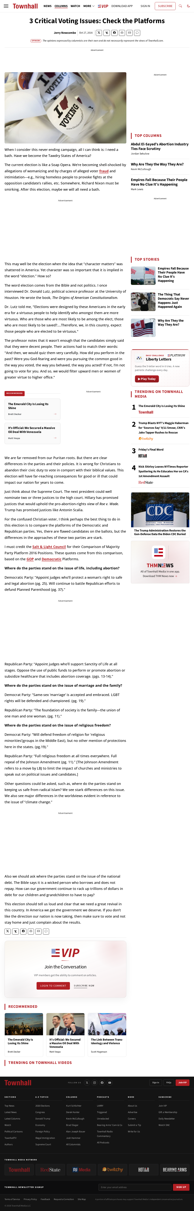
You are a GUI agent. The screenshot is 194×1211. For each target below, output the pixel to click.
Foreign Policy (42, 1131)
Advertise (132, 1112)
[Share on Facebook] (114, 33)
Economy (40, 1125)
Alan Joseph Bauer (75, 1131)
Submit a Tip (134, 1125)
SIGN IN (145, 6)
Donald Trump (42, 1118)
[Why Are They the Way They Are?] (143, 328)
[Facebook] (102, 1083)
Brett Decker (14, 1051)
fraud (104, 171)
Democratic (51, 559)
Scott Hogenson (99, 1051)
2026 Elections (42, 1106)
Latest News (10, 1112)
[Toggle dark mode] (188, 6)
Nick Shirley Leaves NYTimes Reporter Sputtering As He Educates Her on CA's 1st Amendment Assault (163, 471)
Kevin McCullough (75, 1118)
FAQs (168, 1082)
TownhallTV (10, 1138)
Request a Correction (64, 1199)
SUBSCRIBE (165, 6)
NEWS (48, 6)
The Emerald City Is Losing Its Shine (20, 1041)
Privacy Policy (30, 1199)
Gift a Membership (168, 1112)
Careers (132, 1118)
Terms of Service (12, 1199)
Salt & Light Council (49, 546)
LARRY (100, 1106)
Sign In (155, 1082)
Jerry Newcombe (65, 33)
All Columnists (73, 1144)
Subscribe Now (84, 985)
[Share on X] (99, 33)
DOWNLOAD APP (122, 6)
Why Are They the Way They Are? (157, 164)
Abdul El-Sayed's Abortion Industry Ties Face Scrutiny (160, 146)
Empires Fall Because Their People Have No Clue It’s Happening (159, 182)
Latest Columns (12, 1118)
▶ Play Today (147, 379)
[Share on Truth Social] (106, 33)
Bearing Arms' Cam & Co (109, 1125)
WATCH (75, 6)
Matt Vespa (55, 1051)
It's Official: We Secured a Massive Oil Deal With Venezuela (65, 1043)
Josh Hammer (73, 1138)
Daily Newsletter (167, 1118)
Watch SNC (164, 1125)
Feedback (45, 1199)
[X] (87, 1083)
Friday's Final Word (150, 450)
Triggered (102, 1112)
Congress (40, 1112)
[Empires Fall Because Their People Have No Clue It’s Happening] (143, 275)
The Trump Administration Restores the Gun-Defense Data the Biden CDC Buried (160, 532)
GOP (30, 559)
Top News (9, 1106)
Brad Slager (72, 1125)
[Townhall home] (18, 1082)
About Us (132, 1106)
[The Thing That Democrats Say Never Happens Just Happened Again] (143, 301)
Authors (9, 1144)
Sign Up (181, 1187)
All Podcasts (103, 1142)
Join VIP (182, 1082)
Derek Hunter (73, 1112)
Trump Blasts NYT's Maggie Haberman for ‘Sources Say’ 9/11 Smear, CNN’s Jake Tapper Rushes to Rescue (163, 428)
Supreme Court (43, 1144)
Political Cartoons (14, 1131)
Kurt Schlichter (73, 1106)
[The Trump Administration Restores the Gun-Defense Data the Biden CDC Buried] (160, 510)
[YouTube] (110, 1083)
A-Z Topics (42, 1097)
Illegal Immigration (45, 1138)
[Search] (180, 6)
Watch (8, 1125)
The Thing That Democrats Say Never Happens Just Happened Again (173, 300)
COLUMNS (61, 6)
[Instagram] (95, 1083)
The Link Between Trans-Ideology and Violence (107, 1041)
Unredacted (103, 1118)
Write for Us (134, 1131)
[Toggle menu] (6, 6)
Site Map (82, 1199)
